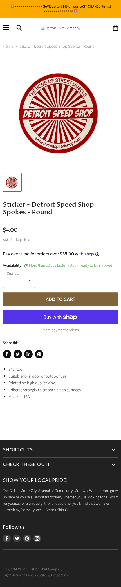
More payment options (60, 330)
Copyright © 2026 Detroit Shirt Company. (33, 569)
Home (8, 46)
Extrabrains (59, 575)
